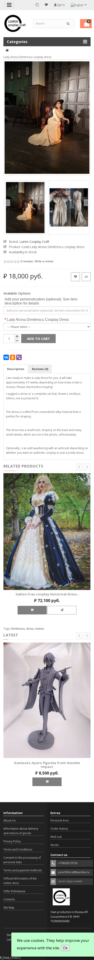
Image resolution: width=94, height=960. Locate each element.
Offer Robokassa (14, 891)
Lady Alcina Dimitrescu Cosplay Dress (38, 320)
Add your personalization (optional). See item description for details (41, 301)
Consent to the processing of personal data (22, 860)
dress (30, 629)
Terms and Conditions (17, 849)
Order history (59, 829)
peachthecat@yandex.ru (73, 872)
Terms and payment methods (22, 870)
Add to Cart (38, 338)
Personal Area (59, 820)
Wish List (56, 837)
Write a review (44, 261)
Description (15, 369)
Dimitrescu (18, 629)
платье (39, 629)
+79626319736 (67, 863)
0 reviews (27, 261)
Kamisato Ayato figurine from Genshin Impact (47, 764)
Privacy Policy (12, 841)
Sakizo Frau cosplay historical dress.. (47, 594)
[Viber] (19, 357)
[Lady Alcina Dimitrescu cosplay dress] (25, 207)
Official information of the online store (20, 881)
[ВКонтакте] (6, 357)
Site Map (8, 907)
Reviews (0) (40, 369)
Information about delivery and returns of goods (20, 831)
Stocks (54, 845)
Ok (65, 947)
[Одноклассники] (12, 357)
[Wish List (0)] (46, 5)
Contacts (9, 899)
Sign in (61, 5)
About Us (9, 820)
